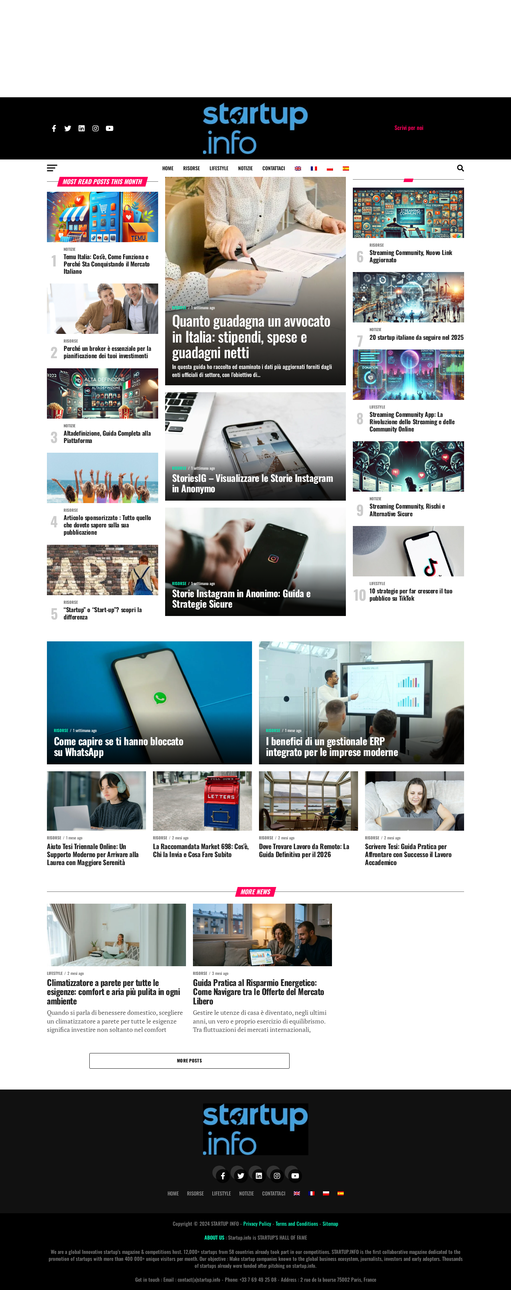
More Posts (189, 1060)
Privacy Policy (258, 1223)
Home (167, 168)
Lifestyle (219, 168)
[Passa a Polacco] (330, 168)
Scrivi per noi (409, 127)
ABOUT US (215, 1237)
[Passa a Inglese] (298, 168)
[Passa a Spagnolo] (346, 168)
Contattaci (273, 168)
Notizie (245, 168)
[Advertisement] (255, 48)
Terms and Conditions (297, 1223)
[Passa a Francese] (314, 168)
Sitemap (330, 1223)
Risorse (191, 168)
